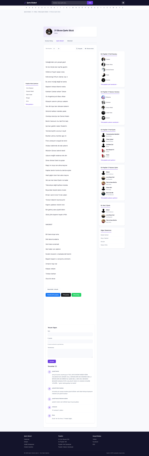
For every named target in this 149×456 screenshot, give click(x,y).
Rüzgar (28, 98)
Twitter (95, 439)
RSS (94, 444)
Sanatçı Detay (49, 41)
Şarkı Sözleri (32, 3)
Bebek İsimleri (104, 235)
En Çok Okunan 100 (63, 439)
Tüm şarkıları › (30, 104)
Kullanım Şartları (28, 447)
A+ (59, 48)
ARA (90, 2)
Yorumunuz (51, 347)
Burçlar (103, 241)
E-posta (50, 338)
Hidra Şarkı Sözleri (43, 12)
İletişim (26, 441)
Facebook (95, 441)
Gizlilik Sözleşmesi (29, 444)
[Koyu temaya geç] (123, 2)
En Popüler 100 (62, 441)
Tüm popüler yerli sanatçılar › (109, 84)
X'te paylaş (66, 294)
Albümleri (70, 41)
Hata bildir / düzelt (52, 289)
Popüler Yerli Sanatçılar (64, 444)
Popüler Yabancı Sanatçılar (65, 447)
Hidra (35, 12)
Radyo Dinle (104, 245)
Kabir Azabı (29, 94)
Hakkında (26, 439)
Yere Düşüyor (29, 88)
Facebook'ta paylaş (53, 294)
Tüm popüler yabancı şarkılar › (109, 198)
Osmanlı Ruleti (30, 91)
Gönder (52, 361)
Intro (27, 101)
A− (54, 48)
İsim (49, 331)
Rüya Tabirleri (104, 238)
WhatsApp (76, 294)
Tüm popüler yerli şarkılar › (108, 160)
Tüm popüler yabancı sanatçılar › (110, 122)
